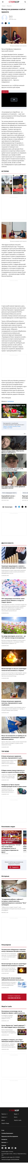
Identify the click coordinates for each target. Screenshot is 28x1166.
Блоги (15, 1117)
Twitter (18, 426)
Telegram (5, 426)
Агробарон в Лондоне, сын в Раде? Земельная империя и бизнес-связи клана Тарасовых (12, 1041)
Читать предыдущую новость (9, 493)
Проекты (3, 1114)
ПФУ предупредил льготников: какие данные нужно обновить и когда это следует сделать (12, 600)
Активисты (4, 1139)
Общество (9, 6)
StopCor (11, 16)
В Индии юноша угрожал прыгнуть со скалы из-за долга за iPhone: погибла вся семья (12, 772)
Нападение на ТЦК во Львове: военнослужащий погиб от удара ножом (13, 785)
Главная (3, 6)
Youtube (15, 426)
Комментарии (8, 507)
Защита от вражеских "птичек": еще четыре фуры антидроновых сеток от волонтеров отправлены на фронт (11, 848)
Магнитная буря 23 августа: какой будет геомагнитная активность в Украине (13, 669)
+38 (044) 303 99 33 (14, 998)
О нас (2, 1130)
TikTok (10, 428)
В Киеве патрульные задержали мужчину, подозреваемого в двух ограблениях (11, 703)
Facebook (10, 426)
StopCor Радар (5, 1123)
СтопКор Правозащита (7, 1133)
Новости (3, 1117)
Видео (15, 1114)
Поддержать (15, 867)
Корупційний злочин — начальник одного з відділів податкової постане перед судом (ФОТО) (10, 498)
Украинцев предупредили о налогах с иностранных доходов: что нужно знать (13, 567)
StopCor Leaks (6, 1006)
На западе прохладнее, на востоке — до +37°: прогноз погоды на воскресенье (13, 637)
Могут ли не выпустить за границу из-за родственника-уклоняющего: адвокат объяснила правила (13, 737)
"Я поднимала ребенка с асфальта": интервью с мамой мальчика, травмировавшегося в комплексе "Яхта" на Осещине (13, 902)
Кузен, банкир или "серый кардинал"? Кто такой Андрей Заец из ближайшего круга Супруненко (13, 1027)
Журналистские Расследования (9, 1136)
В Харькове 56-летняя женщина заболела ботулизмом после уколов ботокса (12, 980)
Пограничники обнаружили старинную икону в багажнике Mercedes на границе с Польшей (13, 951)
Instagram (5, 428)
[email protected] (15, 1159)
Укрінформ (10, 401)
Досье (3, 1120)
